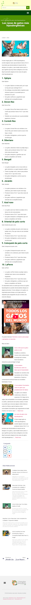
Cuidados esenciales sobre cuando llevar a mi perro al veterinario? (19, 472)
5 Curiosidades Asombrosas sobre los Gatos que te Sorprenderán (21, 368)
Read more (20, 410)
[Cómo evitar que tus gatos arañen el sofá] (7, 353)
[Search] (27, 7)
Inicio (2, 20)
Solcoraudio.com (18, 599)
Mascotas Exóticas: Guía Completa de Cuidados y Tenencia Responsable (19, 487)
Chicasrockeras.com (21, 597)
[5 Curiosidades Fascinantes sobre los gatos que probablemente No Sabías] (7, 390)
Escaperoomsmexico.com (8, 599)
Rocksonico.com (12, 597)
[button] (27, 12)
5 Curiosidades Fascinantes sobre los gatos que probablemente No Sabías (21, 388)
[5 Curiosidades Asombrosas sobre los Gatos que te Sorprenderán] (7, 370)
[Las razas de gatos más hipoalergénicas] (7, 419)
